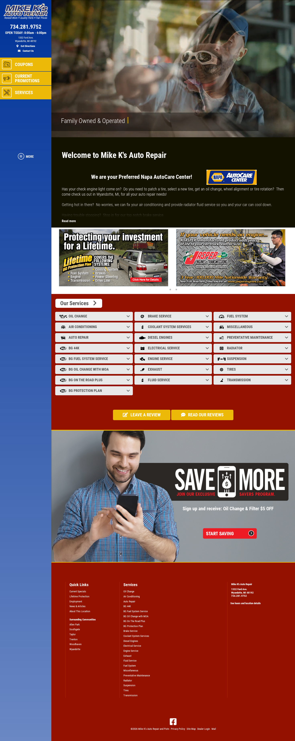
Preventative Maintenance (250, 337)
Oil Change (78, 316)
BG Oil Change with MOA (89, 369)
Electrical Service (164, 348)
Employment (75, 601)
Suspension (236, 359)
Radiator (234, 348)
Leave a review (145, 414)
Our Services (76, 303)
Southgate (74, 629)
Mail (214, 728)
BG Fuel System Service (88, 359)
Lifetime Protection (79, 596)
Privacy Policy (178, 728)
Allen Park (74, 624)
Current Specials (77, 591)
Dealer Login (203, 728)
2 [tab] (176, 289)
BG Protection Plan (85, 390)
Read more (69, 221)
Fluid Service (159, 380)
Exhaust (155, 369)
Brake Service (159, 316)
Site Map (191, 728)
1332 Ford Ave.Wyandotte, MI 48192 (242, 591)
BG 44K (74, 348)
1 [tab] (170, 289)
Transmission (239, 380)
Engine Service (160, 359)
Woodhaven (75, 644)
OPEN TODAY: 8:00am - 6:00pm (25, 33)
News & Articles (77, 606)
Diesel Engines (160, 337)
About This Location (79, 611)
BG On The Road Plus (86, 380)
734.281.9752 (239, 595)
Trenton (73, 639)
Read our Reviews (205, 414)
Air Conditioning (83, 327)
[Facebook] (173, 721)
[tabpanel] (114, 258)
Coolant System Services (169, 327)
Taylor (72, 634)
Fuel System (237, 316)
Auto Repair (78, 337)
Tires (231, 369)
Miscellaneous (240, 327)
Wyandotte (74, 649)
